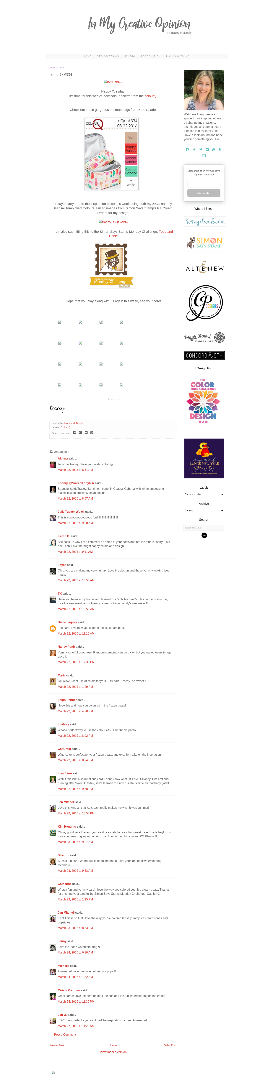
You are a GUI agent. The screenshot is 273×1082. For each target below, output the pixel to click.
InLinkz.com (113, 399)
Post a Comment (65, 1034)
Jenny (62, 941)
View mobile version (113, 1052)
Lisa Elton (65, 773)
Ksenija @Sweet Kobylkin (76, 483)
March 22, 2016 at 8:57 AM (75, 498)
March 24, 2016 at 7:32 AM (75, 977)
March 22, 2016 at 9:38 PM (75, 788)
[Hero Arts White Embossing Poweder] (101, 385)
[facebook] (194, 149)
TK (60, 593)
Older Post (170, 1045)
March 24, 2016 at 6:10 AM (75, 952)
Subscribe (203, 193)
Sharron (64, 855)
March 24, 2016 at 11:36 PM (76, 1001)
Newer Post (57, 1045)
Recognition (150, 56)
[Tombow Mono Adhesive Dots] (121, 385)
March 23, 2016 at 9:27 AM (75, 842)
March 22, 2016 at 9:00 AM (75, 523)
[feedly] (220, 149)
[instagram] (188, 149)
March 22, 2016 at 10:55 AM (76, 609)
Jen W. (63, 1014)
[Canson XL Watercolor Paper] (101, 323)
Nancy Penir (67, 646)
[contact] (204, 155)
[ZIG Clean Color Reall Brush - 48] (101, 364)
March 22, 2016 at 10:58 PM (76, 813)
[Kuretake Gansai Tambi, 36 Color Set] (59, 364)
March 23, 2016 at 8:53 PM (75, 928)
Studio (129, 56)
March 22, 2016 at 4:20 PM (75, 711)
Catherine (65, 883)
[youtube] (214, 149)
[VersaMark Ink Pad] (101, 343)
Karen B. (64, 536)
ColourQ (66, 427)
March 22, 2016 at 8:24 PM (75, 760)
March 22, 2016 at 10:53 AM (76, 580)
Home (87, 56)
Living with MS (178, 56)
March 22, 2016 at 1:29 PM (75, 686)
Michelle (64, 965)
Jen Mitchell (66, 802)
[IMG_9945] (113, 82)
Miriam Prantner (69, 990)
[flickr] (207, 149)
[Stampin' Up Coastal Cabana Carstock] (80, 323)
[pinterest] (201, 149)
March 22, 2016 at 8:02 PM (75, 735)
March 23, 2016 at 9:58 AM (75, 870)
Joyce (62, 564)
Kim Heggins (67, 826)
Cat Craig (65, 748)
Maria (62, 675)
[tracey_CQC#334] (113, 222)
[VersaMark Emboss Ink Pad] (121, 343)
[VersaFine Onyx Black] (80, 343)
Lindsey (64, 724)
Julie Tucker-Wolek (71, 511)
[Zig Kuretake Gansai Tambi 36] (80, 364)
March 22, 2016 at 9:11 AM (75, 551)
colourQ (150, 96)
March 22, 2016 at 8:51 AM (75, 469)
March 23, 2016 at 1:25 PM (75, 899)
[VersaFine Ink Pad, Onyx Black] (59, 343)
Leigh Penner (67, 699)
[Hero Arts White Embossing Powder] (80, 385)
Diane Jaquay (68, 622)
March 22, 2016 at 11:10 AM (76, 633)
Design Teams (108, 56)
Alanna (63, 458)
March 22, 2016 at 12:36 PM (76, 662)
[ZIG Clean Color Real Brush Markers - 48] (121, 364)
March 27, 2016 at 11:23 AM (76, 1026)
